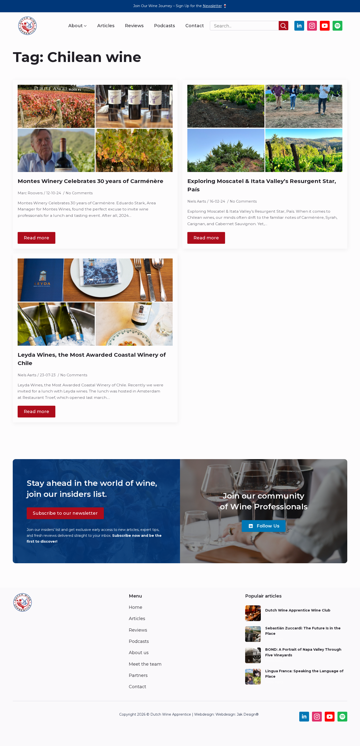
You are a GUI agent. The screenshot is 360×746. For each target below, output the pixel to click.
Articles (105, 26)
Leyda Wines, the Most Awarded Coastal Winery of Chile (92, 359)
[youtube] (325, 26)
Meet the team (145, 664)
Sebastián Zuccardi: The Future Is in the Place (303, 631)
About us (139, 652)
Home (135, 607)
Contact (194, 26)
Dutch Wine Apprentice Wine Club (297, 610)
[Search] (283, 26)
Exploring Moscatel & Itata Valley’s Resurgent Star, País (261, 185)
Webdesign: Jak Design (236, 714)
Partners (138, 675)
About (75, 26)
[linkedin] (299, 26)
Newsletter (212, 6)
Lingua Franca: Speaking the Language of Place (304, 674)
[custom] (337, 26)
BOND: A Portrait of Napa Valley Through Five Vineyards (303, 652)
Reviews (134, 26)
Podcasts (164, 26)
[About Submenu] (85, 26)
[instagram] (312, 26)
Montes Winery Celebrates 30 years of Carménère (90, 181)
